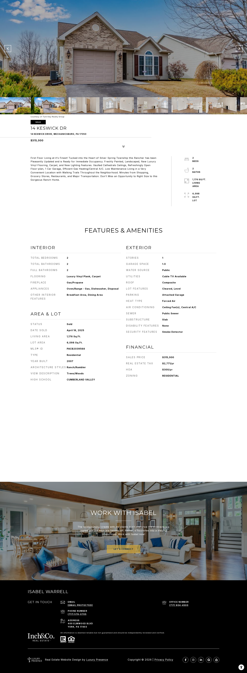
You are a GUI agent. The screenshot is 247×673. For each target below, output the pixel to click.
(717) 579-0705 (77, 614)
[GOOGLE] (209, 660)
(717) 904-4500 (178, 605)
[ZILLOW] (216, 660)
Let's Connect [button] (124, 549)
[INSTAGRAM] (193, 660)
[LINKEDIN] (201, 660)
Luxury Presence (97, 659)
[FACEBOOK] (185, 660)
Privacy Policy (163, 659)
